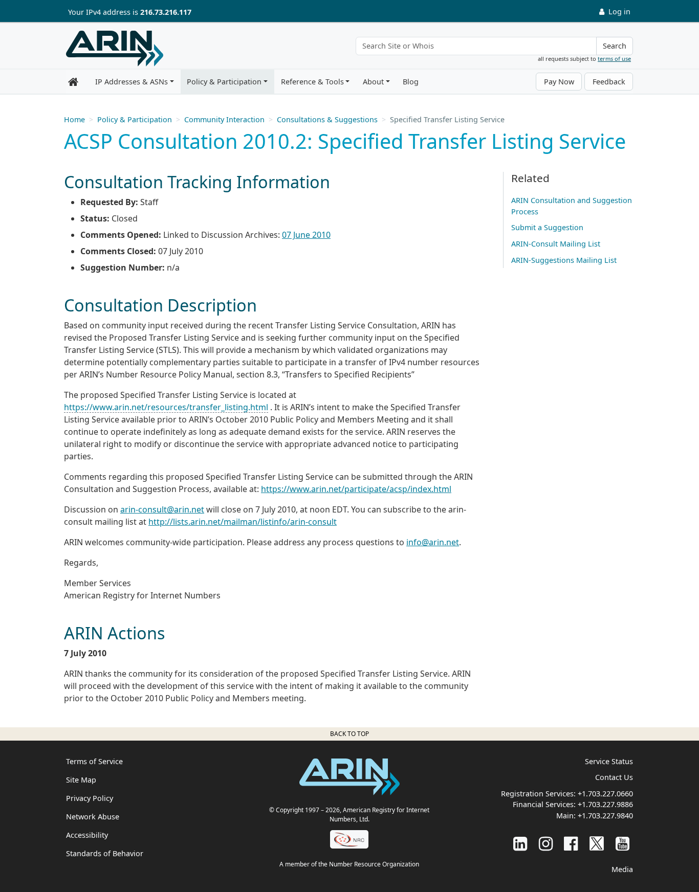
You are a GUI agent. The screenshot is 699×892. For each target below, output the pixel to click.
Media (622, 869)
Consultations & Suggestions (327, 119)
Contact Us (614, 777)
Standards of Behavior (104, 853)
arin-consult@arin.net (162, 509)
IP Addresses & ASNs (131, 81)
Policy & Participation (224, 81)
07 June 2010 (306, 234)
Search (614, 46)
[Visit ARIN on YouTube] (622, 843)
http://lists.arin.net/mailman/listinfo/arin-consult (242, 521)
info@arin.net (432, 542)
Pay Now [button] (559, 81)
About (373, 81)
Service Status (609, 761)
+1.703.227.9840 (605, 815)
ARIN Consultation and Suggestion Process (571, 205)
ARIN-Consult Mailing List (555, 244)
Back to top (349, 733)
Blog (411, 81)
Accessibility (87, 835)
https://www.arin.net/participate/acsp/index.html (356, 489)
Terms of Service (94, 761)
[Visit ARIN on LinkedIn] (520, 843)
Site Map (81, 780)
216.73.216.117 (165, 12)
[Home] (114, 48)
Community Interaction (224, 119)
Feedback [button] (609, 81)
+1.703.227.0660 (605, 793)
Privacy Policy (89, 798)
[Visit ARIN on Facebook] (570, 843)
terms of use (614, 58)
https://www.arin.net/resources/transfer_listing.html (166, 407)
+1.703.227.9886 (605, 804)
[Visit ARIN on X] (596, 843)
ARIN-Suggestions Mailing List (564, 260)
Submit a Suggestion (547, 227)
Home (74, 119)
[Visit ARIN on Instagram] (545, 843)
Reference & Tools (312, 81)
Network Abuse (92, 816)
